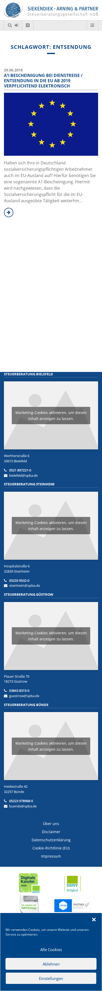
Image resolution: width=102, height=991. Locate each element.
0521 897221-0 (20, 470)
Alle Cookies (51, 949)
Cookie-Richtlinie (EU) (51, 847)
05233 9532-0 (19, 580)
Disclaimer (51, 831)
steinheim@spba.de (24, 585)
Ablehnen (51, 964)
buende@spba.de (23, 806)
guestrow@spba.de (24, 695)
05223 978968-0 (21, 800)
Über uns (51, 823)
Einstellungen (51, 978)
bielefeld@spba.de (23, 475)
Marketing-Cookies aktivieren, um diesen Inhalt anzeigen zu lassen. (51, 415)
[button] (94, 919)
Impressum (51, 856)
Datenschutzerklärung (51, 839)
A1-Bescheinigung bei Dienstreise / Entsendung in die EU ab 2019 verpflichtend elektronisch (43, 80)
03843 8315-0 (19, 690)
